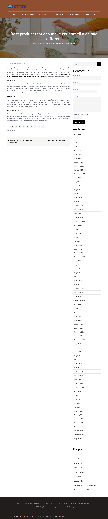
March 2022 (78, 316)
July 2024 (77, 229)
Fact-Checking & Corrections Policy (85, 485)
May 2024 (77, 237)
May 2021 (77, 356)
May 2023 (77, 273)
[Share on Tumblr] (35, 126)
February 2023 (78, 284)
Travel (15, 14)
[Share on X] (16, 126)
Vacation (87, 14)
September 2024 (79, 221)
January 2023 (78, 288)
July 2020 (77, 395)
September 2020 (79, 387)
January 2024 (78, 249)
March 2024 (78, 245)
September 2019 (79, 435)
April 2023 (77, 277)
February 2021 (78, 367)
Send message (79, 122)
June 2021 (77, 352)
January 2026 (78, 162)
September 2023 (79, 257)
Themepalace (62, 516)
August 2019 (78, 439)
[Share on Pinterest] (27, 126)
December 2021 (79, 328)
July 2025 (77, 182)
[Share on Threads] (38, 126)
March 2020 (78, 411)
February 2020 (78, 415)
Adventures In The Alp (26, 516)
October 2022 (78, 296)
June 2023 (77, 269)
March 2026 (78, 154)
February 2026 (78, 158)
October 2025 (78, 170)
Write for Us (78, 463)
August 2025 (78, 178)
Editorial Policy (78, 481)
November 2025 (79, 166)
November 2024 (79, 213)
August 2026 (78, 134)
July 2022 (77, 308)
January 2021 (78, 371)
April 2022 (77, 312)
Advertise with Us (79, 468)
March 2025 (78, 197)
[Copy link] (43, 126)
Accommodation (28, 14)
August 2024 (78, 225)
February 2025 (78, 201)
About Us (77, 459)
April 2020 (77, 407)
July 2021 (77, 348)
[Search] (95, 15)
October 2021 (78, 336)
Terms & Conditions (80, 472)
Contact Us (77, 454)
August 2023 (78, 261)
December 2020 (79, 375)
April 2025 (77, 194)
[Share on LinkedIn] (19, 126)
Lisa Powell (12, 63)
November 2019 (79, 427)
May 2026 (77, 146)
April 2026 (77, 150)
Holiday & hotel (57, 14)
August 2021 (78, 344)
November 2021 (79, 332)
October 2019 (78, 431)
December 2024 (79, 209)
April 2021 (77, 359)
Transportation (73, 14)
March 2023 (78, 280)
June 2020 (77, 399)
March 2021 (78, 363)
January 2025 (78, 205)
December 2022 (79, 292)
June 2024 (77, 233)
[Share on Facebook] (12, 126)
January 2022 (78, 324)
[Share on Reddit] (31, 126)
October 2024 (78, 217)
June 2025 (77, 186)
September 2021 (79, 340)
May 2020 (77, 403)
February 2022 (78, 320)
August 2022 (78, 304)
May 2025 (77, 190)
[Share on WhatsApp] (23, 126)
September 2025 (79, 174)
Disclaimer (77, 476)
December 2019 (79, 423)
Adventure (42, 14)
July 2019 (77, 442)
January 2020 (78, 419)
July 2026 (77, 138)
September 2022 (79, 300)
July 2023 (77, 265)
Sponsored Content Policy (82, 490)
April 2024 (77, 241)
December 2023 (79, 253)
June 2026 (77, 142)
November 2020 (79, 379)
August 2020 (78, 391)
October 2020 (78, 383)
